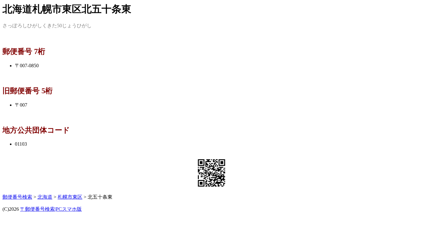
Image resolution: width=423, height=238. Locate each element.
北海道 (44, 197)
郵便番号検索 (17, 197)
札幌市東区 (70, 197)
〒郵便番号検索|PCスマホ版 (51, 209)
